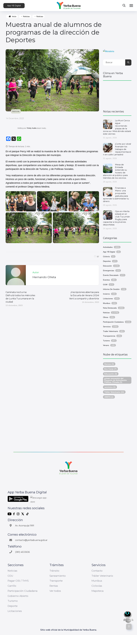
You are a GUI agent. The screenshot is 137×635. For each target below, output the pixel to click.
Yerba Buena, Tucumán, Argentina (117, 94)
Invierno (106, 294)
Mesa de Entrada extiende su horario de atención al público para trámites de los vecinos (115, 171)
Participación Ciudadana (113, 322)
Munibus (106, 303)
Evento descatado (111, 275)
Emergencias (108, 270)
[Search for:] (117, 62)
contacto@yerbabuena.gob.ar (31, 540)
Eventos (106, 280)
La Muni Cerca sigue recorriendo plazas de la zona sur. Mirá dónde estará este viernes (117, 127)
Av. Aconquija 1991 (24, 525)
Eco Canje (110, 369)
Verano (106, 345)
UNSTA (108, 397)
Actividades (108, 247)
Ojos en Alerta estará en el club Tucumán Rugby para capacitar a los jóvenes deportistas (116, 218)
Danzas (109, 364)
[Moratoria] (108, 51)
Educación (107, 266)
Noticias (26, 16)
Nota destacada (110, 308)
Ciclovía (106, 256)
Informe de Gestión (111, 289)
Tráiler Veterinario (114, 392)
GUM (105, 284)
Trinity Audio (31, 128)
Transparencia (109, 336)
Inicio (14, 16)
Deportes (107, 261)
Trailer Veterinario (110, 331)
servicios (110, 387)
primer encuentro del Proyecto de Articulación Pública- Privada (115, 380)
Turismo (106, 341)
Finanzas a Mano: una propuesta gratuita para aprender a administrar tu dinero (116, 195)
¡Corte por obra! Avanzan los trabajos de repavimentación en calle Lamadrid (117, 149)
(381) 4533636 (22, 552)
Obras (105, 317)
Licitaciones (108, 298)
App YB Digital (14, 5)
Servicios (107, 327)
